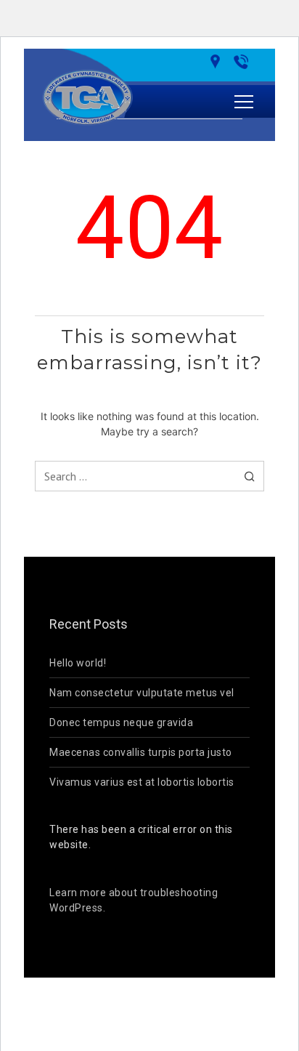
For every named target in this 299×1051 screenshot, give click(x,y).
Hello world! (77, 663)
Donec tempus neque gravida (121, 722)
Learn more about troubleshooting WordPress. (133, 900)
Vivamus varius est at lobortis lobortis (141, 782)
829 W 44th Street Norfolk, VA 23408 (217, 61)
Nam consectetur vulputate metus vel (141, 692)
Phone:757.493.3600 (243, 62)
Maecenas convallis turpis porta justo (140, 752)
